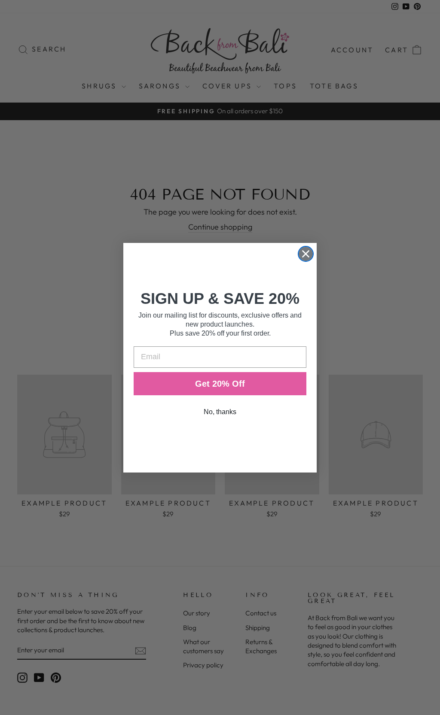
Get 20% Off (220, 383)
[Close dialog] (305, 253)
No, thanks (220, 411)
